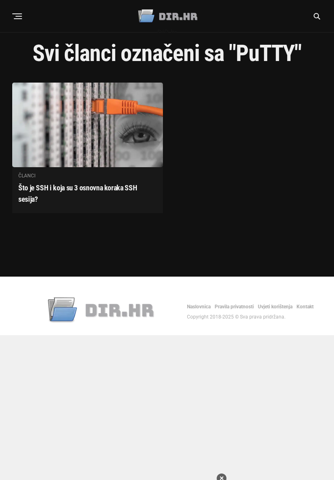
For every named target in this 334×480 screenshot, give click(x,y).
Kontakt (305, 307)
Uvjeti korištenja (275, 307)
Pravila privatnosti (234, 307)
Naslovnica (199, 307)
